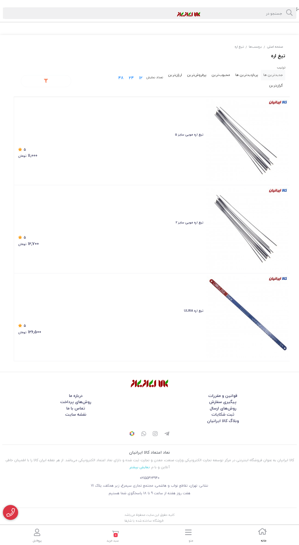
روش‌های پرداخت (75, 401)
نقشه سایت (75, 414)
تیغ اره (239, 46)
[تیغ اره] (149, 383)
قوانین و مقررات (222, 395)
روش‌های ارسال (223, 408)
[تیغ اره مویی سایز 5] (247, 140)
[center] (289, 13)
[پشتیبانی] (143, 434)
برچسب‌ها (255, 46)
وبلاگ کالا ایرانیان (223, 420)
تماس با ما (75, 408)
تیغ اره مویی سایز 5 (189, 134)
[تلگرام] (167, 434)
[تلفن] (10, 512)
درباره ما (76, 395)
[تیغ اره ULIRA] (247, 317)
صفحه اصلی (275, 46)
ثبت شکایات (222, 414)
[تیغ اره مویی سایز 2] (247, 229)
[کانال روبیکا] (131, 434)
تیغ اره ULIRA (194, 310)
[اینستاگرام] (155, 434)
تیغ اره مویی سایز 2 (190, 222)
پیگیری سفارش (223, 401)
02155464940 (149, 478)
